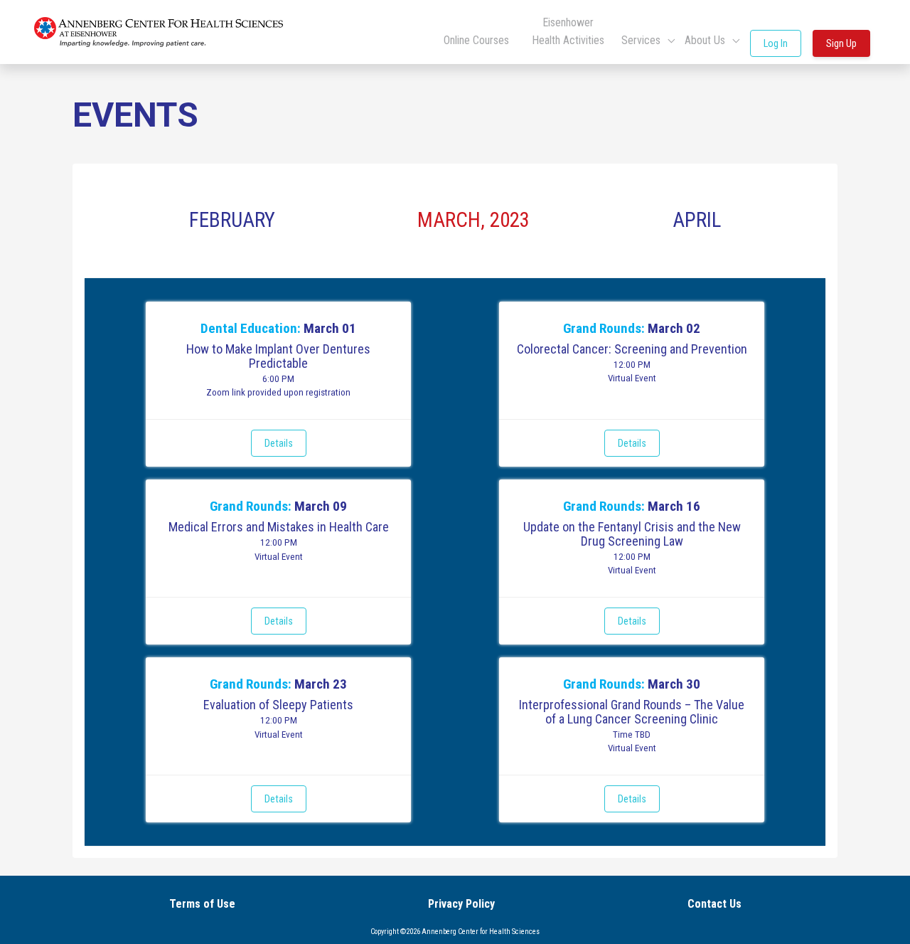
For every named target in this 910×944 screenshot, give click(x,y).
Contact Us (714, 904)
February (232, 220)
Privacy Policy (461, 904)
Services (642, 40)
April (697, 220)
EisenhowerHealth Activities (568, 31)
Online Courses (476, 40)
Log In (776, 43)
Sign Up (841, 43)
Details (278, 443)
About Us (706, 40)
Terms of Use (202, 904)
